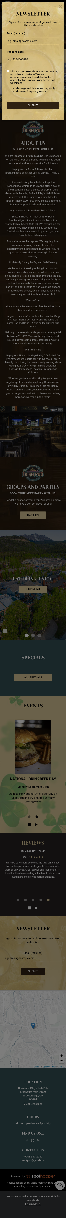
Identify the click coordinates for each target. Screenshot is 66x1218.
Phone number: (15, 51)
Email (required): (16, 33)
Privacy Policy (34, 80)
